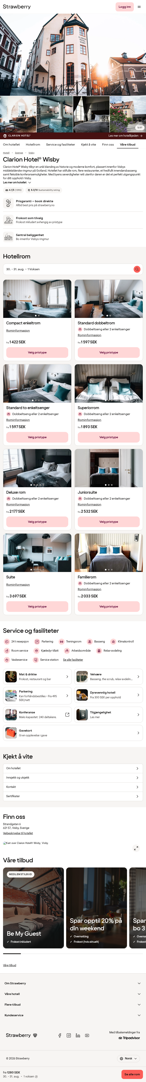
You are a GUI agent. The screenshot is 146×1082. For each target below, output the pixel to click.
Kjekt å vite (88, 145)
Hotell (6, 152)
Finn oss (108, 145)
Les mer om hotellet (15, 182)
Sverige (19, 152)
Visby (31, 152)
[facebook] (59, 1035)
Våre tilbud (127, 145)
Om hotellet (11, 145)
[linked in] (78, 1035)
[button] (37, 299)
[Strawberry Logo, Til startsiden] (17, 7)
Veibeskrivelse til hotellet (18, 833)
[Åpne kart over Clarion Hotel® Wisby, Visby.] (136, 848)
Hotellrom (33, 145)
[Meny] (139, 7)
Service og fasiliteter (60, 145)
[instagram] (69, 1035)
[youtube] (87, 1035)
